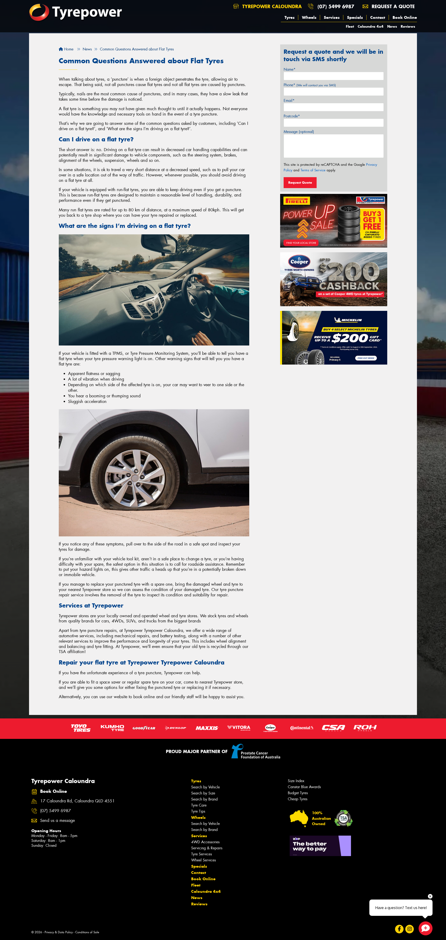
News (392, 26)
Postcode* (292, 116)
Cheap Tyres (297, 799)
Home (68, 49)
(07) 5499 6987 (336, 6)
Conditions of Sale (87, 932)
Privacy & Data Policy (59, 932)
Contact (377, 17)
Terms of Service (313, 170)
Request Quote (300, 182)
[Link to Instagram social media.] (409, 929)
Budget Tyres (298, 793)
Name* (289, 69)
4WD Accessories (205, 842)
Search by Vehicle (205, 787)
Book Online (405, 17)
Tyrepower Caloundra (271, 6)
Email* (289, 100)
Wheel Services (203, 860)
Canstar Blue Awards (304, 786)
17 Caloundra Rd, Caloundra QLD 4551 (77, 801)
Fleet (350, 26)
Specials (355, 17)
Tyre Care (199, 805)
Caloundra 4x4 (371, 26)
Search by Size (203, 793)
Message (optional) (299, 131)
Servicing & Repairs (206, 848)
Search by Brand (204, 799)
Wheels (309, 17)
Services (332, 17)
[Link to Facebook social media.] (399, 929)
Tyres (290, 17)
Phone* (310, 85)
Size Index (296, 780)
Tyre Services (201, 854)
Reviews (408, 26)
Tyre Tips (198, 811)
